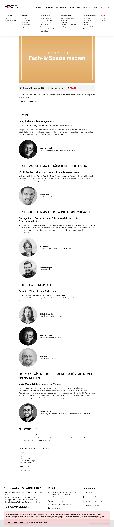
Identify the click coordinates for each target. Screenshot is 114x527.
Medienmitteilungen (10, 20)
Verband (49, 7)
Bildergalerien (105, 20)
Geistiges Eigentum (45, 18)
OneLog (63, 27)
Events (102, 7)
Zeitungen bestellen (89, 29)
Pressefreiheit (44, 31)
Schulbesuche (87, 20)
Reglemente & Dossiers (28, 27)
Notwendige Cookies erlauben (37, 522)
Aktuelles (39, 7)
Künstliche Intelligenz (46, 20)
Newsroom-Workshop (89, 27)
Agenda (103, 18)
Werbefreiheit (44, 27)
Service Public (44, 24)
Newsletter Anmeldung (18, 507)
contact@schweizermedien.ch (61, 505)
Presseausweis (25, 29)
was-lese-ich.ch (87, 18)
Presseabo (64, 20)
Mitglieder (24, 22)
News (6, 18)
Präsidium (24, 18)
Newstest (85, 24)
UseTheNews (87, 22)
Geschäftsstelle (25, 20)
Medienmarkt (75, 7)
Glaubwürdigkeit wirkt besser (69, 18)
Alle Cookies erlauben (15, 522)
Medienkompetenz (90, 7)
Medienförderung (45, 22)
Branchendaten (65, 22)
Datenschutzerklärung (98, 518)
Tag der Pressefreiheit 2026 (48, 29)
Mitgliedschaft (25, 24)
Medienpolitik (61, 7)
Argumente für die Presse (68, 24)
